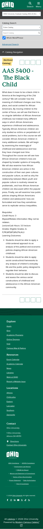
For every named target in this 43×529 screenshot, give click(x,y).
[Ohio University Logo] (8, 7)
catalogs (11, 518)
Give (8, 330)
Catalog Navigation (14, 52)
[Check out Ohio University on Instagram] (11, 500)
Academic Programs (15, 335)
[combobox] (21, 14)
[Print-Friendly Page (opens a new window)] (33, 62)
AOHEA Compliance (28, 463)
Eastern (10, 401)
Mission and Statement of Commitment (22, 473)
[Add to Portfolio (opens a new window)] (22, 62)
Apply (9, 326)
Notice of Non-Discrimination (22, 477)
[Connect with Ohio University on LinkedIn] (14, 500)
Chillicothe (11, 397)
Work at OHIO (12, 377)
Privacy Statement (15, 480)
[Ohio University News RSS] (28, 500)
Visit (8, 343)
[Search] (39, 33)
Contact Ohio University (17, 445)
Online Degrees (13, 339)
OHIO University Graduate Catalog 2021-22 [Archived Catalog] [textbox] (20, 14)
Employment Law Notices (22, 467)
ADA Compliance (13, 463)
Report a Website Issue (16, 381)
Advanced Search (10, 44)
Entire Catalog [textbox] (8, 27)
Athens (10, 392)
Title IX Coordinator (22, 484)
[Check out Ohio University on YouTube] (18, 500)
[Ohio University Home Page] (13, 454)
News (9, 368)
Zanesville (11, 414)
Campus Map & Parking (16, 348)
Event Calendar (13, 359)
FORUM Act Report (22, 470)
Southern (10, 410)
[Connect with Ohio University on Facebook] (7, 500)
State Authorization (29, 480)
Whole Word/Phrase (14, 37)
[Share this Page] (27, 62)
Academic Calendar (15, 364)
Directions (14, 441)
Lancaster (11, 406)
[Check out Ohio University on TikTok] (25, 500)
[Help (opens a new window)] (38, 62)
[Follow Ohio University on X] (21, 500)
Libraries (10, 372)
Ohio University (17, 495)
